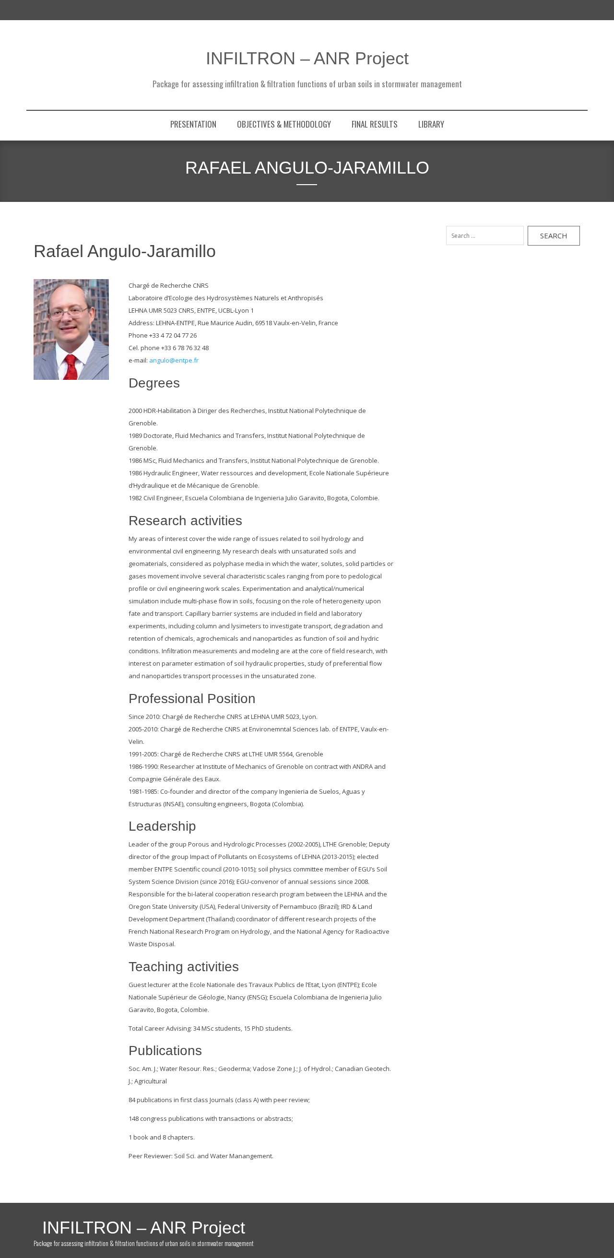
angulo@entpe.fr (174, 360)
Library (431, 124)
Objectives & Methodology (284, 124)
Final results (375, 124)
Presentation (193, 124)
